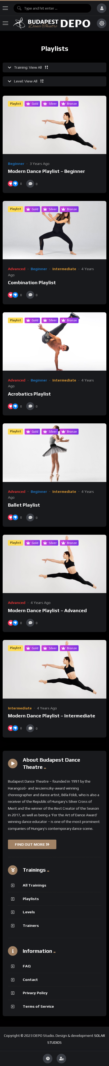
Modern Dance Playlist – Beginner (46, 171)
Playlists (31, 899)
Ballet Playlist (24, 505)
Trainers (31, 925)
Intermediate (64, 269)
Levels (29, 912)
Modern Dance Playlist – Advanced (47, 610)
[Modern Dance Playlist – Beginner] (54, 125)
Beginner (16, 163)
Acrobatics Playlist (29, 394)
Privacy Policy (35, 993)
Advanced (16, 269)
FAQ (27, 966)
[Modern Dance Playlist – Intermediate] (54, 669)
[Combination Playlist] (54, 230)
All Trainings (34, 885)
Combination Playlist (32, 282)
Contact (30, 979)
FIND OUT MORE (30, 844)
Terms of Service (38, 1006)
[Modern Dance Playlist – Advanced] (54, 564)
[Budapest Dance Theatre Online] (52, 23)
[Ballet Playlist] (54, 452)
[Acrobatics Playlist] (54, 341)
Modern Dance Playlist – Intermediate (51, 715)
